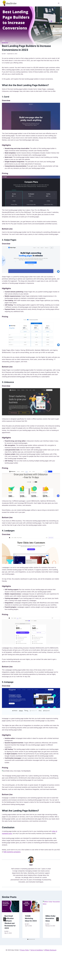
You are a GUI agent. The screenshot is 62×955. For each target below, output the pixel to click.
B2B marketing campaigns (12, 852)
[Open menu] (58, 3)
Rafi (5, 53)
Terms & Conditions (36, 950)
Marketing (5, 42)
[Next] (57, 919)
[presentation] (10, 906)
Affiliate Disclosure (50, 950)
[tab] (27, 939)
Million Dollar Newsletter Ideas (50, 918)
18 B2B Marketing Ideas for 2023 (31, 918)
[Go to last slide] (4, 919)
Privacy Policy (24, 950)
